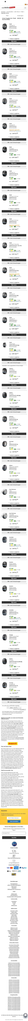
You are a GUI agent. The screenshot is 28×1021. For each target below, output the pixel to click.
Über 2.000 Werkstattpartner (14, 858)
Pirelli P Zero (10, 779)
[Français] (27, 4)
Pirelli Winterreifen (12, 726)
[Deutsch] (25, 4)
